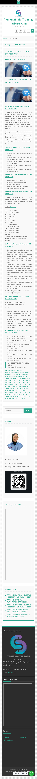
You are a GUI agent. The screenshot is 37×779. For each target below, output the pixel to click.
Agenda (23, 737)
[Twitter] (24, 31)
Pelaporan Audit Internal (16, 376)
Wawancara (17, 378)
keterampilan (20, 372)
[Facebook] (28, 31)
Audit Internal (12, 370)
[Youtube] (20, 31)
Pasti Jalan (9, 740)
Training (13, 207)
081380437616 (11, 673)
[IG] (16, 31)
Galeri (7, 737)
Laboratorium (16, 374)
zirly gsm (23, 59)
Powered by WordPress (12, 771)
